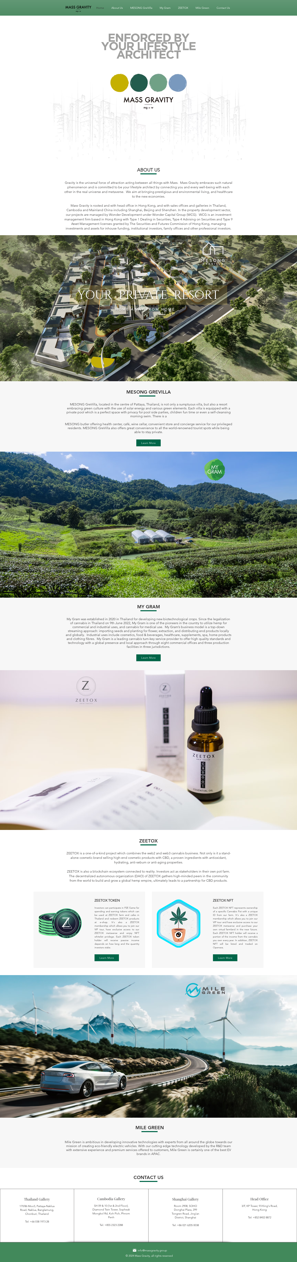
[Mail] (134, 1250)
